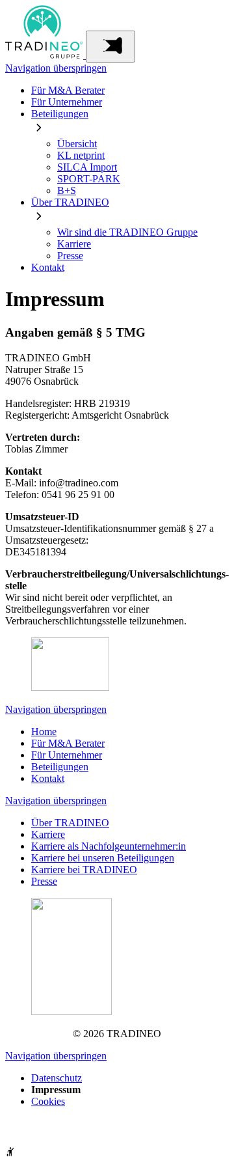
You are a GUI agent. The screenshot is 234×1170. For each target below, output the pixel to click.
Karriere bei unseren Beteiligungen (102, 857)
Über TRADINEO (70, 202)
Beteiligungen (59, 113)
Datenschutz (56, 1077)
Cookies (48, 1101)
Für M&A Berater (68, 90)
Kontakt (47, 267)
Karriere (74, 243)
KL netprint (81, 155)
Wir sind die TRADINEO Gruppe (127, 232)
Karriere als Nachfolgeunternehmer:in (108, 846)
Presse (70, 255)
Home (44, 731)
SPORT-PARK (88, 178)
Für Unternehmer (66, 101)
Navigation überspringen (56, 68)
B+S (66, 190)
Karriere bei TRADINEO (84, 869)
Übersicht (77, 143)
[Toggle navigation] (110, 47)
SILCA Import (87, 167)
